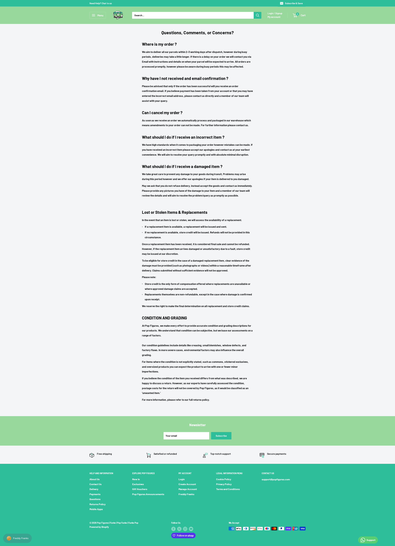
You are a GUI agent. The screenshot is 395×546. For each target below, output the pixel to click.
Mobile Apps (96, 509)
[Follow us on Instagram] (185, 529)
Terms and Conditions (228, 489)
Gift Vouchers (139, 489)
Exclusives (138, 484)
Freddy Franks (186, 494)
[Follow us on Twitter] (179, 529)
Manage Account (188, 489)
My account (274, 16)
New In (136, 479)
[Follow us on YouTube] (191, 529)
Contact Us (95, 484)
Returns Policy (97, 504)
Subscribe (221, 435)
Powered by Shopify (99, 527)
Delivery (93, 489)
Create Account (187, 484)
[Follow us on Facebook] (173, 529)
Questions (94, 499)
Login (182, 479)
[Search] (257, 15)
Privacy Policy (224, 484)
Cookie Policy (223, 479)
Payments (94, 494)
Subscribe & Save (294, 3)
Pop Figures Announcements (148, 494)
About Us (94, 479)
